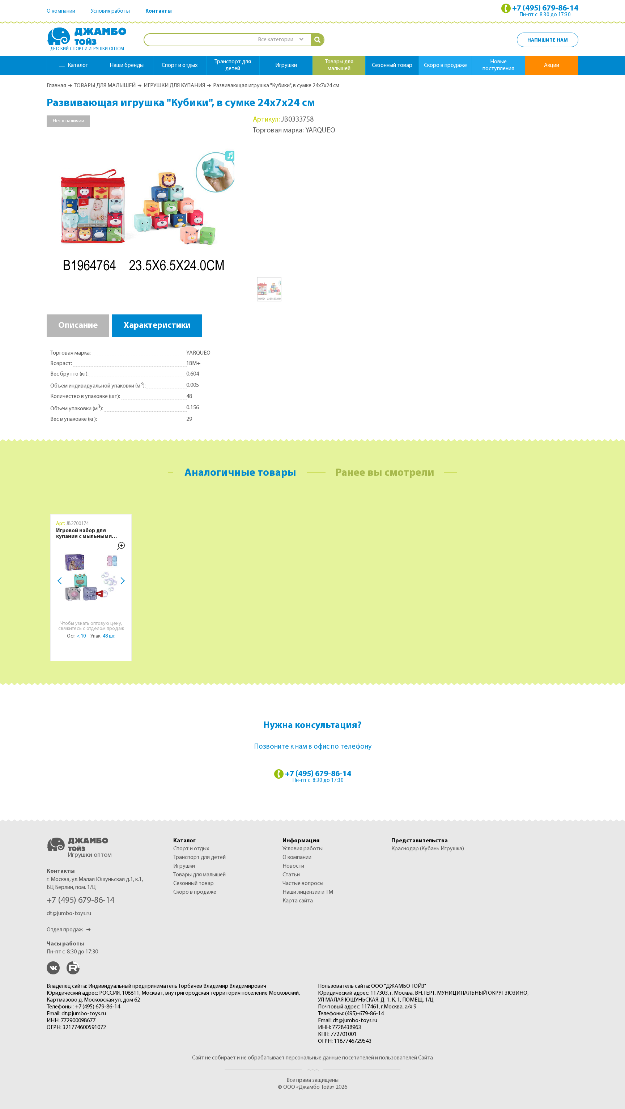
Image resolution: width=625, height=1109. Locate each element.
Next (121, 580)
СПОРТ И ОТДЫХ (191, 849)
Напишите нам (547, 40)
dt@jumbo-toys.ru (69, 914)
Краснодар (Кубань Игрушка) (427, 849)
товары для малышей (339, 65)
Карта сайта (297, 901)
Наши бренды (127, 65)
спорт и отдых (179, 65)
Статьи (291, 875)
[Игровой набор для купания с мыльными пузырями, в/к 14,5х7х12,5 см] (91, 580)
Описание (78, 325)
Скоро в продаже (445, 65)
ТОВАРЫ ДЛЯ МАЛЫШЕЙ (105, 86)
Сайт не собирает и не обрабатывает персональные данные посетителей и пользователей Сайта (312, 1058)
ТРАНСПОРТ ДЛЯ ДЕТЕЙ (199, 857)
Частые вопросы (302, 883)
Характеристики (157, 325)
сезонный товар (392, 65)
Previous (61, 580)
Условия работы (110, 11)
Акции (551, 65)
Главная (56, 86)
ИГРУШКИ (184, 866)
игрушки (286, 65)
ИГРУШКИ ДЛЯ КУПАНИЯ (174, 86)
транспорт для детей (232, 65)
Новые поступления (498, 65)
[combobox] (280, 40)
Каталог (78, 65)
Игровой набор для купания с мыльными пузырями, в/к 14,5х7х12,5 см (89, 534)
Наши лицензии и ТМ (307, 892)
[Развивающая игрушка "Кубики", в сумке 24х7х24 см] (141, 209)
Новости (293, 866)
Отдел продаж (69, 930)
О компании (61, 11)
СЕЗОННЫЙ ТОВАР (193, 883)
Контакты (158, 11)
